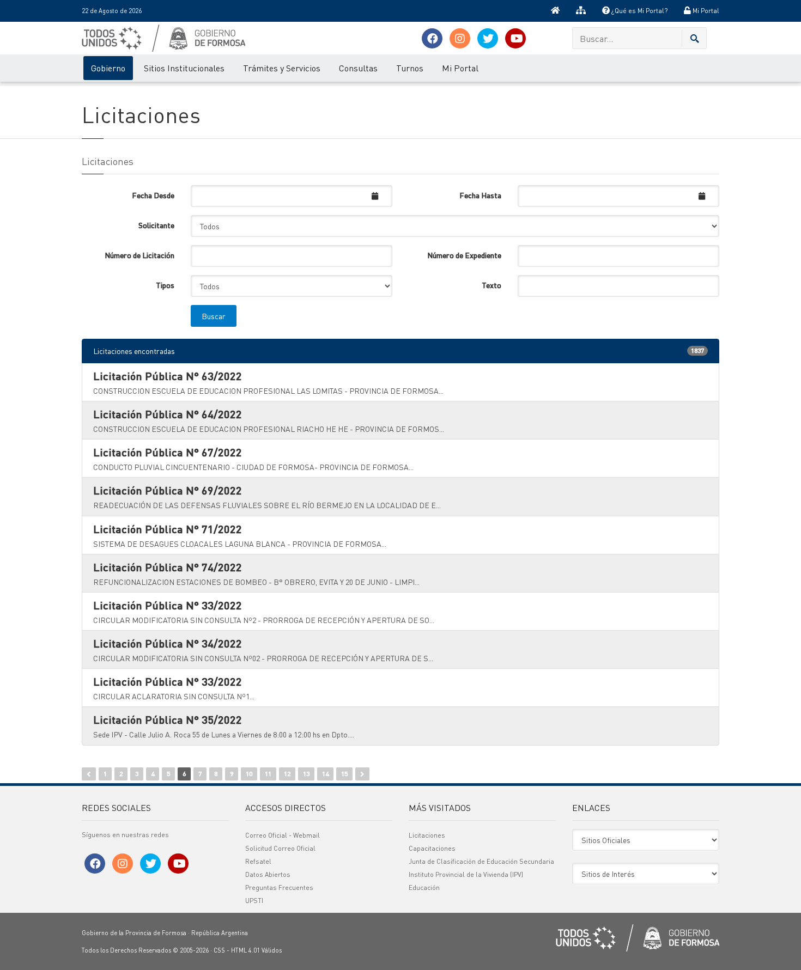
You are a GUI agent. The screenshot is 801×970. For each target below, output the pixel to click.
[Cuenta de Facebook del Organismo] (432, 38)
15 (344, 774)
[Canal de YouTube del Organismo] (515, 38)
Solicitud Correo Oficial (280, 848)
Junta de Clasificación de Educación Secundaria (481, 861)
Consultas (358, 68)
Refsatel (258, 861)
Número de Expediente (464, 255)
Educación (424, 887)
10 (249, 774)
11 (268, 774)
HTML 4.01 (245, 950)
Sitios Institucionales (184, 68)
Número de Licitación (139, 255)
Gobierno (108, 68)
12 (287, 774)
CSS (219, 950)
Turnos (409, 68)
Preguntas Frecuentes (279, 887)
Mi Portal (705, 11)
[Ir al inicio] (555, 11)
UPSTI (254, 900)
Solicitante (156, 225)
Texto (491, 285)
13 (306, 774)
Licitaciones (427, 835)
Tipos (165, 285)
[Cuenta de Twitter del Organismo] (487, 38)
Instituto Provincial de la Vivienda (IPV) (466, 874)
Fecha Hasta (480, 195)
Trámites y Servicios (281, 68)
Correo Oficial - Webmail (282, 835)
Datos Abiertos (267, 874)
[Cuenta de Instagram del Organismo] (460, 38)
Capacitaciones (432, 848)
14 (325, 774)
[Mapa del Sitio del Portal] (581, 11)
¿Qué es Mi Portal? (639, 11)
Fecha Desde (153, 195)
